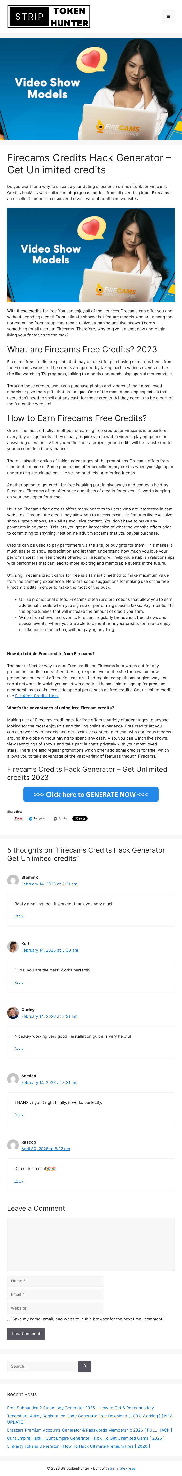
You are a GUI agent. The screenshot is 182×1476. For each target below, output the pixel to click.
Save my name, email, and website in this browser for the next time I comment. (88, 1319)
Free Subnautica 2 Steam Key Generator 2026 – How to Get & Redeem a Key (80, 1408)
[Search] (84, 1366)
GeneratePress (122, 1468)
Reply (18, 916)
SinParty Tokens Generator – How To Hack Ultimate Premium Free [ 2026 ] (78, 1446)
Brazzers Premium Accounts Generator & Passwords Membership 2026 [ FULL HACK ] (89, 1430)
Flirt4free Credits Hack (37, 695)
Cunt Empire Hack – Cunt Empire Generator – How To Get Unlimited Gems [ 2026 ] (86, 1438)
